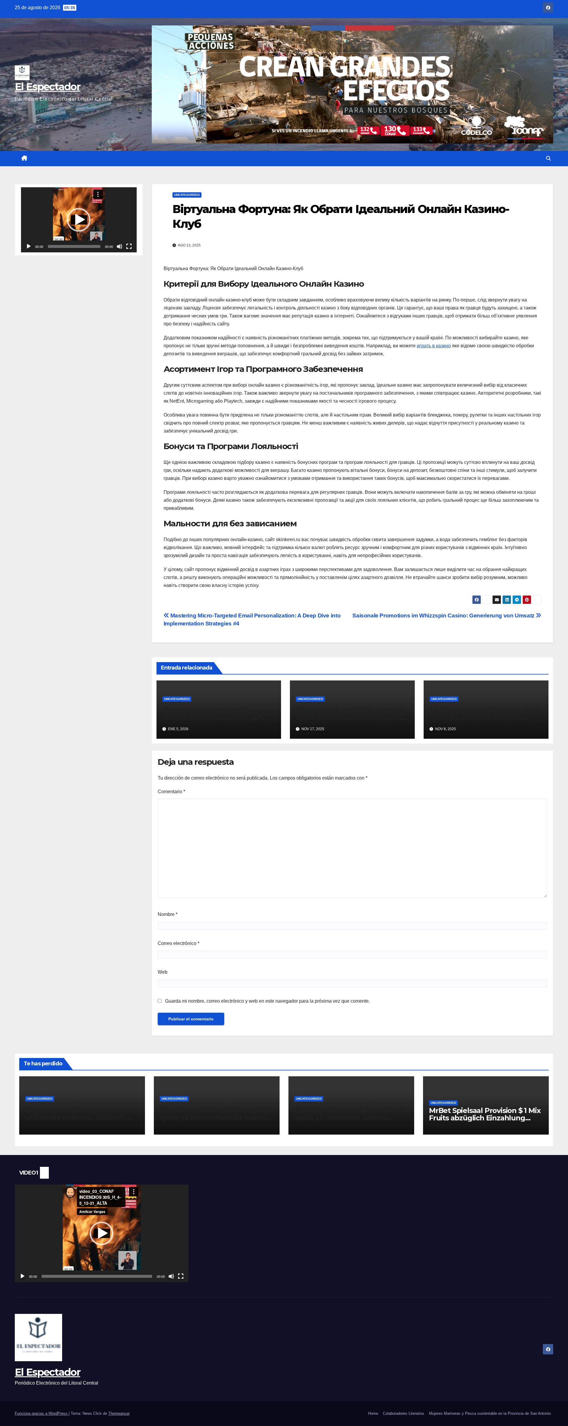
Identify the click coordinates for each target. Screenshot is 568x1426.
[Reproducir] (29, 246)
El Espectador (47, 86)
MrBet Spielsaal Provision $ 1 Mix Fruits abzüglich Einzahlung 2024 (484, 1118)
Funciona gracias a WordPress (42, 1413)
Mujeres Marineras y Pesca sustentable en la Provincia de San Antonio (490, 1413)
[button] (548, 158)
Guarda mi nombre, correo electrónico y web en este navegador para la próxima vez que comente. (267, 1001)
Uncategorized (187, 194)
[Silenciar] (119, 246)
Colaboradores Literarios (403, 1413)
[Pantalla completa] (129, 246)
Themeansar (119, 1413)
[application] (79, 219)
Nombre (168, 914)
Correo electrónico (178, 943)
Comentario (171, 791)
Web (162, 972)
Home (373, 1413)
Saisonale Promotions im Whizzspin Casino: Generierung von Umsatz (444, 615)
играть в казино (434, 345)
